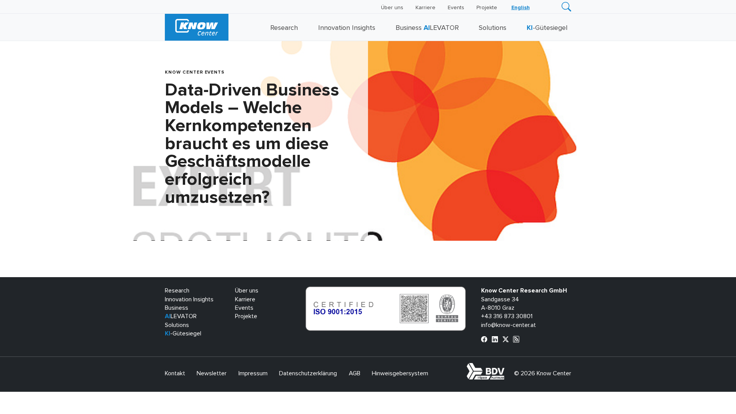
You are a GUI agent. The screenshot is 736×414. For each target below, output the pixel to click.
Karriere (425, 7)
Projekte (486, 7)
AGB (354, 373)
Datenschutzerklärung (308, 373)
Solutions (492, 28)
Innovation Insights (346, 28)
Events (456, 7)
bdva (506, 367)
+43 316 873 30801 (506, 316)
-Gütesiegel (547, 28)
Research (284, 28)
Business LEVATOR (427, 28)
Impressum (253, 373)
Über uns (392, 7)
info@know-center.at (508, 325)
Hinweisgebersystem (400, 373)
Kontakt (175, 373)
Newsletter (212, 373)
